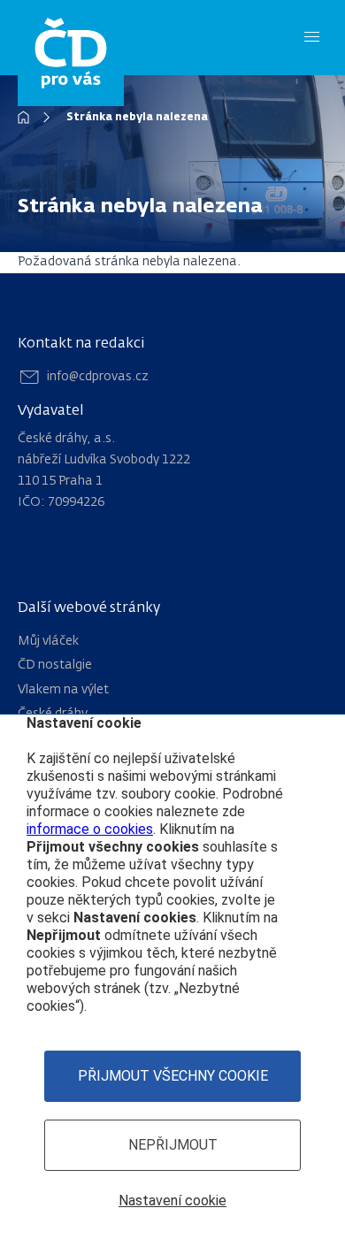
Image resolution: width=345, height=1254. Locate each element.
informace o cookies (90, 829)
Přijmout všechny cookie (173, 1075)
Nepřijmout (173, 1144)
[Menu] (312, 37)
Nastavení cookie (172, 1200)
